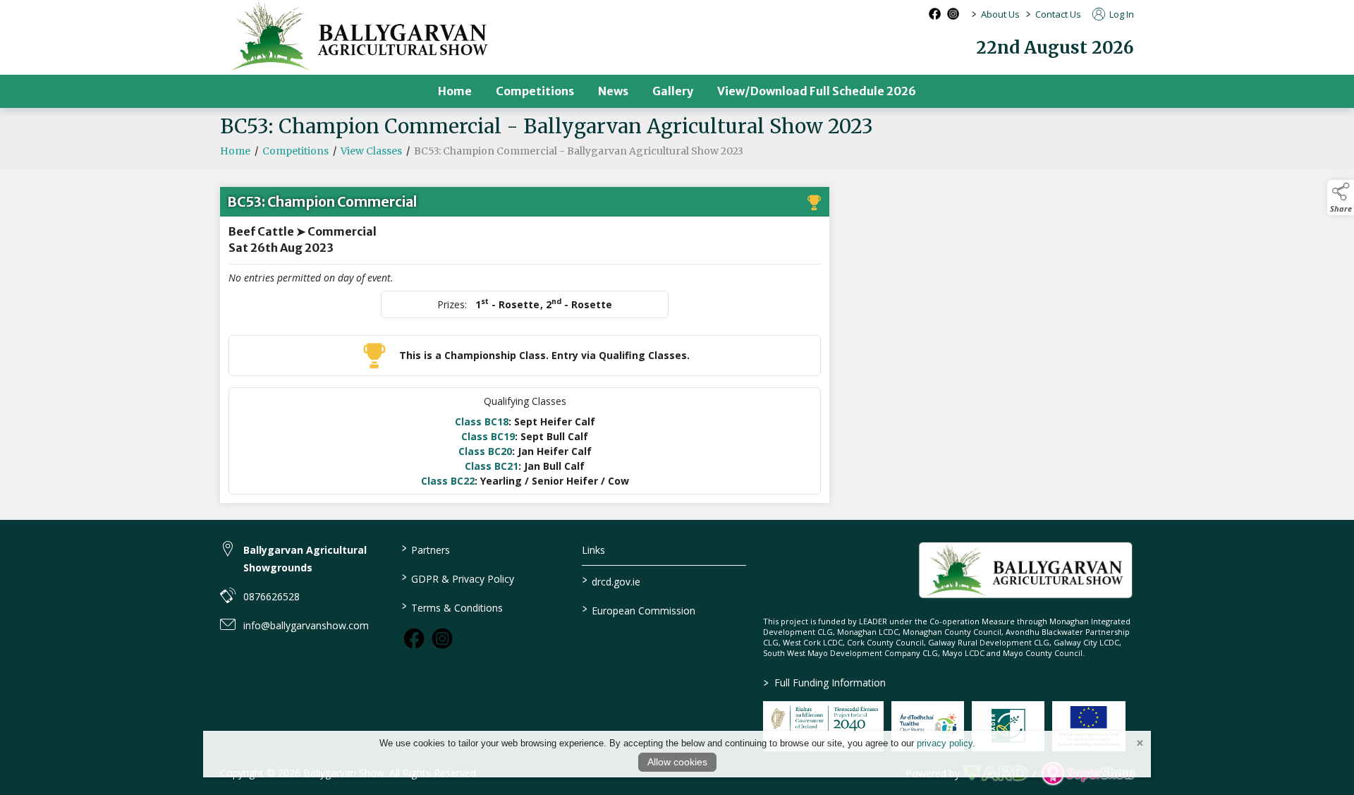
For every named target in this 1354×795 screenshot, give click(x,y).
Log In (1120, 14)
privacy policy (944, 743)
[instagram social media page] (953, 14)
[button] (1340, 197)
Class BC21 (491, 466)
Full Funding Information (825, 682)
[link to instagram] (442, 638)
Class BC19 (488, 436)
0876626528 (271, 596)
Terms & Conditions (451, 606)
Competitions (535, 91)
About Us (1000, 14)
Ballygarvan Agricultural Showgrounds (305, 558)
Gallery (672, 91)
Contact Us (1058, 14)
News (613, 91)
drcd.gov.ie (611, 580)
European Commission (639, 609)
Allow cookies (677, 761)
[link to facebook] (414, 638)
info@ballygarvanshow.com (306, 625)
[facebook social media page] (935, 14)
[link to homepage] (1025, 570)
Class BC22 (448, 480)
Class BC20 (485, 451)
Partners (425, 549)
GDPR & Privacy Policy (457, 577)
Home (455, 91)
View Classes (371, 151)
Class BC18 (481, 421)
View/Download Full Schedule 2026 (816, 91)
